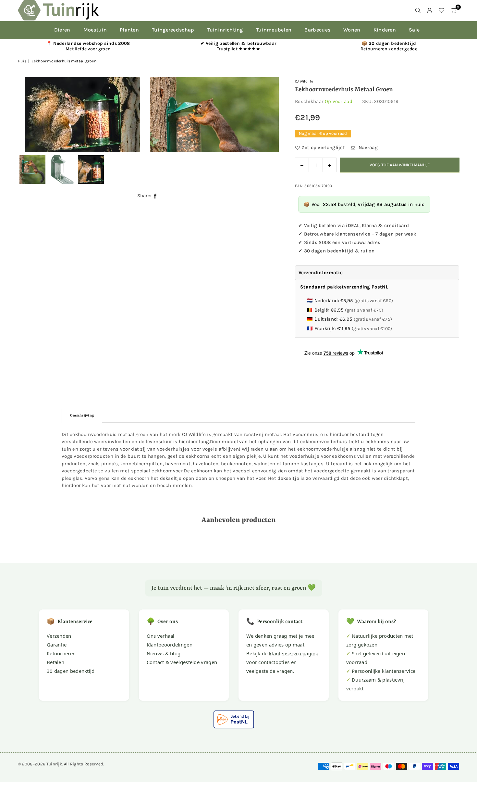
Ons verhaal (161, 636)
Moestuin (95, 30)
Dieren (62, 30)
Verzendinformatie (321, 272)
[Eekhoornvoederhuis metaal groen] (62, 169)
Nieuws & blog (164, 653)
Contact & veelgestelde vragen (182, 662)
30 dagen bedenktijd (71, 671)
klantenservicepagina (293, 653)
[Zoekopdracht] (418, 10)
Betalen (55, 662)
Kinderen (384, 30)
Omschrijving (82, 416)
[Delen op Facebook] (155, 195)
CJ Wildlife (304, 81)
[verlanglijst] (441, 10)
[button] (453, 10)
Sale (414, 30)
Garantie (57, 644)
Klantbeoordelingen (169, 644)
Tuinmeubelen (274, 30)
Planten (129, 30)
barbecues (317, 30)
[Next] (266, 115)
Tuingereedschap (173, 30)
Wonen (352, 30)
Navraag (367, 147)
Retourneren (61, 653)
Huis (22, 61)
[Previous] (31, 115)
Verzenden (59, 636)
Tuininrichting (225, 30)
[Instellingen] (429, 10)
